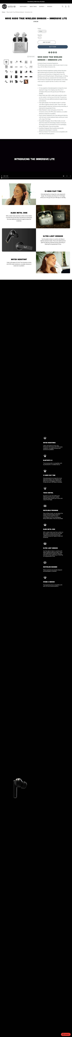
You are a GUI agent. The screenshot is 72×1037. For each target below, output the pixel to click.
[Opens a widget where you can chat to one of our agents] (66, 1034)
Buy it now (52, 46)
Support (41, 6)
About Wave (33, 6)
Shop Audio (23, 6)
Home (3, 12)
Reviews (49, 6)
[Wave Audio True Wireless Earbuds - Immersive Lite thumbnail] (6, 62)
